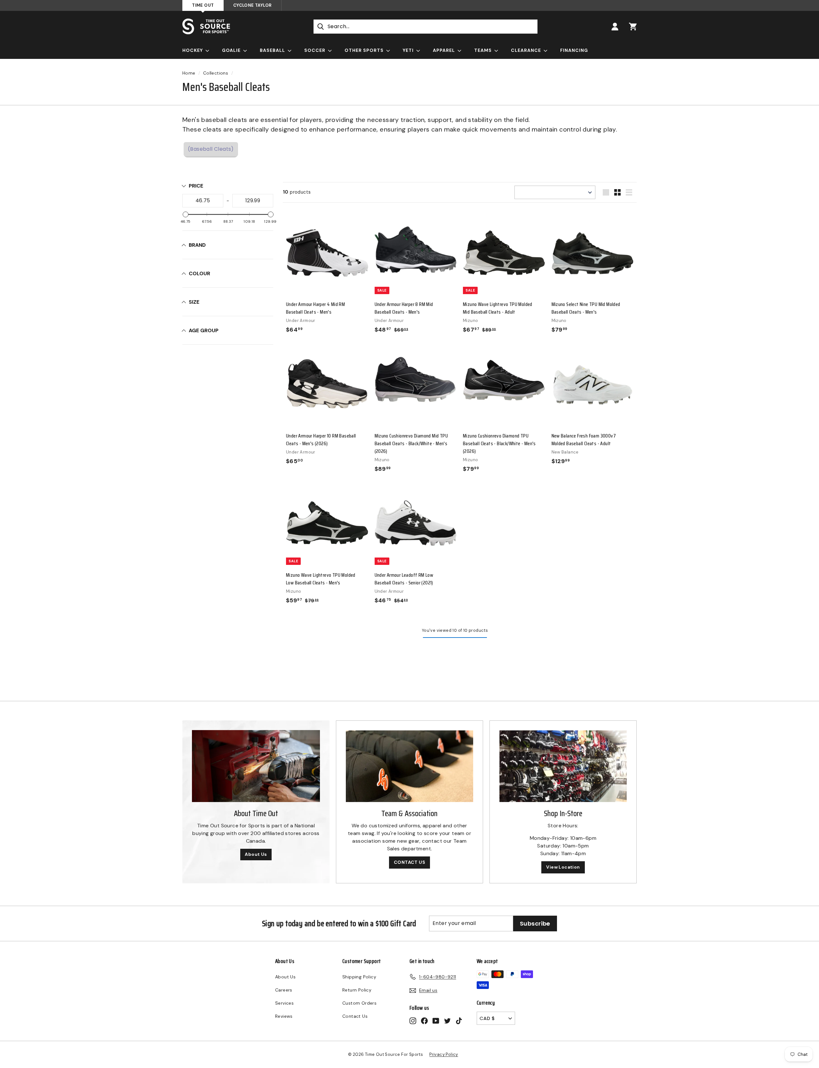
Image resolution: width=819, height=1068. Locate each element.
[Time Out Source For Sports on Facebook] (424, 1020)
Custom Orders (359, 1003)
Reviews (284, 1016)
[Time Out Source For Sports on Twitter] (447, 1020)
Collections (215, 73)
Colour (199, 273)
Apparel (444, 50)
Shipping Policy (359, 977)
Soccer (315, 50)
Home (188, 73)
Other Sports (365, 50)
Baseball (273, 50)
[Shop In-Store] (563, 766)
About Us (256, 854)
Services (284, 1003)
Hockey (193, 50)
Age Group (204, 330)
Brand (197, 245)
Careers (283, 990)
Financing (574, 50)
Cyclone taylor (252, 5)
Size (194, 302)
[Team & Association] (409, 766)
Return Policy (356, 990)
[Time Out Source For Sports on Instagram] (413, 1020)
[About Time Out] (256, 766)
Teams (483, 50)
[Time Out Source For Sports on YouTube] (436, 1020)
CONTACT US (409, 862)
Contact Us (355, 1016)
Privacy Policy (443, 1054)
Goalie (232, 50)
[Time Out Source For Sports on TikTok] (459, 1020)
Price (196, 185)
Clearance (526, 50)
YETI (409, 50)
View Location (563, 867)
